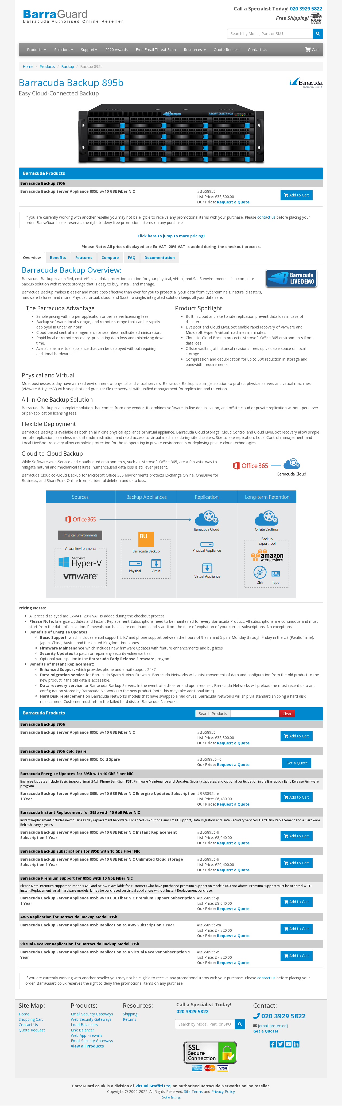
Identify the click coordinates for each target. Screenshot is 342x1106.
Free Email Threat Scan (156, 49)
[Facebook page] (273, 1045)
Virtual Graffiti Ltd (152, 1085)
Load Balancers (84, 1024)
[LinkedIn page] (296, 1045)
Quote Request (227, 49)
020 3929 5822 (306, 8)
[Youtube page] (288, 1045)
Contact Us (257, 49)
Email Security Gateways (92, 1013)
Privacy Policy (223, 1091)
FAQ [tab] (131, 257)
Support (88, 49)
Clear (287, 713)
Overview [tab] (32, 257)
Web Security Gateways (91, 1019)
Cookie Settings (171, 1097)
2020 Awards (116, 49)
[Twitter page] (280, 1045)
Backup (67, 66)
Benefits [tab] (58, 257)
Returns (129, 1019)
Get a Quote (296, 762)
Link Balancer (82, 1029)
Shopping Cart (31, 1019)
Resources (193, 49)
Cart (315, 49)
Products (35, 49)
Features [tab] (83, 257)
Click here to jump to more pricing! (171, 235)
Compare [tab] (110, 257)
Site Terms (193, 1091)
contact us (266, 217)
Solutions (62, 49)
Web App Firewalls (86, 1035)
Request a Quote (233, 201)
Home (28, 66)
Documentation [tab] (160, 257)
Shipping (130, 1013)
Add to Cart (298, 195)
